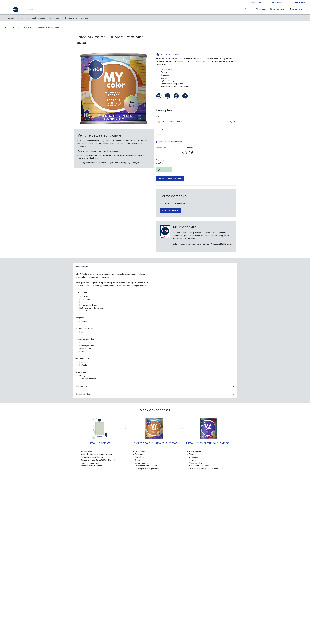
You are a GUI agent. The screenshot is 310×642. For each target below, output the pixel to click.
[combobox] (136, 9)
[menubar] (47, 18)
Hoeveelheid (162, 148)
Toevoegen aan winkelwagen (170, 179)
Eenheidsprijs (187, 148)
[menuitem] (10, 18)
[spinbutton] (166, 152)
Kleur (158, 117)
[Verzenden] (245, 9)
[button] (233, 121)
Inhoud (159, 129)
